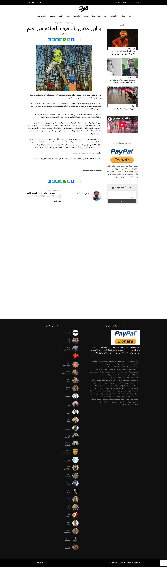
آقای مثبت (112, 361)
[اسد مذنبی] (74, 380)
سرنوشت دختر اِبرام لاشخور (114, 382)
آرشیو (137, 2)
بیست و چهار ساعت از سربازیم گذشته (126, 369)
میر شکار (129, 401)
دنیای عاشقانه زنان (132, 377)
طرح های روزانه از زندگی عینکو (115, 385)
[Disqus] (64, 235)
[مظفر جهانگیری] (74, 468)
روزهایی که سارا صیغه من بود (106, 380)
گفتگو (93, 393)
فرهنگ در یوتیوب (105, 391)
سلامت (101, 382)
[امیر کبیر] (74, 404)
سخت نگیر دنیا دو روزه (131, 382)
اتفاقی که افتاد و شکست (100, 361)
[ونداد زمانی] (74, 341)
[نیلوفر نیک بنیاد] (74, 515)
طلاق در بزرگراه (100, 385)
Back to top (39, 563)
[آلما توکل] (74, 507)
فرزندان (120, 391)
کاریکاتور (128, 393)
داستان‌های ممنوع (132, 374)
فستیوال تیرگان (93, 391)
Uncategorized (133, 361)
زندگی (133, 106)
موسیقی (135, 401)
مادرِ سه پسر (111, 396)
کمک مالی (117, 2)
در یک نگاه (131, 48)
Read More (57, 201)
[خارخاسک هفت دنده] (74, 452)
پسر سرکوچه (109, 369)
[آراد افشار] (74, 412)
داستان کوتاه (94, 372)
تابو (102, 369)
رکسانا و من (121, 377)
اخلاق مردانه (134, 364)
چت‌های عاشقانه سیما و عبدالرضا (128, 372)
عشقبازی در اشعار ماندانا (113, 388)
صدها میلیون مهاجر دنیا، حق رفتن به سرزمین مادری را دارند (123, 52)
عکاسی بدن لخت (98, 388)
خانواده (114, 372)
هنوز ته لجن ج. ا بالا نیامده (124, 109)
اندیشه (100, 364)
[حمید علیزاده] (74, 428)
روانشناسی (112, 377)
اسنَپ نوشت (108, 364)
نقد (109, 401)
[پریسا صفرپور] (74, 475)
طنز (92, 385)
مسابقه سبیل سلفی (132, 399)
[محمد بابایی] (74, 388)
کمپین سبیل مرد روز (107, 393)
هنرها (105, 401)
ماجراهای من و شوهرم (123, 396)
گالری (98, 393)
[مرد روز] (74, 333)
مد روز (103, 396)
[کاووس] (74, 396)
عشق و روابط (126, 388)
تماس (124, 2)
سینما (128, 385)
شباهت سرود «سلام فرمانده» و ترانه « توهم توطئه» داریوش (122, 81)
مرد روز (67, 333)
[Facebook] (49, 40)
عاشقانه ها (135, 388)
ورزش (100, 401)
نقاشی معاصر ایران (118, 401)
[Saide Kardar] (74, 364)
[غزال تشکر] (74, 420)
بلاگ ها (110, 366)
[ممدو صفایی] (74, 491)
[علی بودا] (74, 523)
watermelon (122, 361)
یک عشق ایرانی (133, 404)
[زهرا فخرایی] (74, 460)
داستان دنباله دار (105, 372)
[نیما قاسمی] (74, 547)
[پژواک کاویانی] (74, 436)
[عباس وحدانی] (74, 539)
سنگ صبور (135, 385)
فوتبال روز (135, 393)
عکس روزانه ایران (133, 391)
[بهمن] (74, 356)
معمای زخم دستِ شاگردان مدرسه (113, 399)
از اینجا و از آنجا (69, 22)
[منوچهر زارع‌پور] (74, 444)
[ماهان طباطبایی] (74, 348)
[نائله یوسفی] (74, 483)
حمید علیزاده (64, 34)
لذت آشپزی (134, 396)
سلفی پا (95, 382)
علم (125, 391)
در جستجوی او (112, 374)
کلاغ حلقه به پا (119, 393)
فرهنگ (114, 391)
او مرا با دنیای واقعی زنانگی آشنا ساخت (126, 366)
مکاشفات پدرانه (96, 399)
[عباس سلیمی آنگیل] (74, 372)
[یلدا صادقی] (74, 499)
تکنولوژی (97, 369)
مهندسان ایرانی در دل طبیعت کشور (41, 193)
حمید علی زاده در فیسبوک (92, 170)
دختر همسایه (122, 374)
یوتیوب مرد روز (124, 404)
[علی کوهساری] (74, 531)
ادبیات (127, 364)
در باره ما (131, 2)
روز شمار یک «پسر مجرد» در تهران (127, 380)
